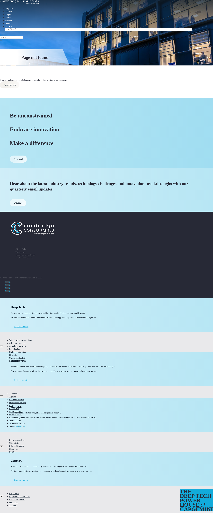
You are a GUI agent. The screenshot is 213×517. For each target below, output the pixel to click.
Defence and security (17, 403)
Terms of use (20, 252)
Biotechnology (15, 349)
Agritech (12, 397)
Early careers (14, 494)
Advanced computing (17, 343)
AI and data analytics (17, 346)
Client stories (14, 443)
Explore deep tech (21, 327)
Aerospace (13, 394)
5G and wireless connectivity (20, 340)
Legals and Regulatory (24, 258)
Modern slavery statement (25, 255)
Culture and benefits (17, 499)
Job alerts (13, 505)
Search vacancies (21, 480)
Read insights (19, 426)
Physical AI (13, 355)
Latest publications (16, 446)
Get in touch (18, 159)
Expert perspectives (16, 440)
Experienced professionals (19, 497)
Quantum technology (17, 358)
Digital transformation (17, 352)
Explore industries (21, 380)
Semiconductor (15, 420)
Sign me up (18, 203)
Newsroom (13, 449)
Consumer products (16, 400)
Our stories (13, 502)
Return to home (10, 85)
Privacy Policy (21, 249)
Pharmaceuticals (15, 414)
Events (12, 452)
